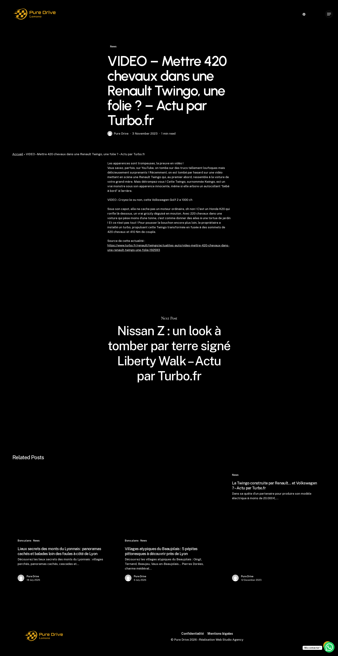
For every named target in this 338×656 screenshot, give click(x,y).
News (113, 46)
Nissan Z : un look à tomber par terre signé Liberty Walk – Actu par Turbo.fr (169, 350)
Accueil (17, 154)
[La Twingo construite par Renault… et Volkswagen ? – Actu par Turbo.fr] (275, 528)
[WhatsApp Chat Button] (329, 647)
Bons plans (24, 540)
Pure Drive (121, 133)
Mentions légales (220, 633)
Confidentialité (192, 633)
